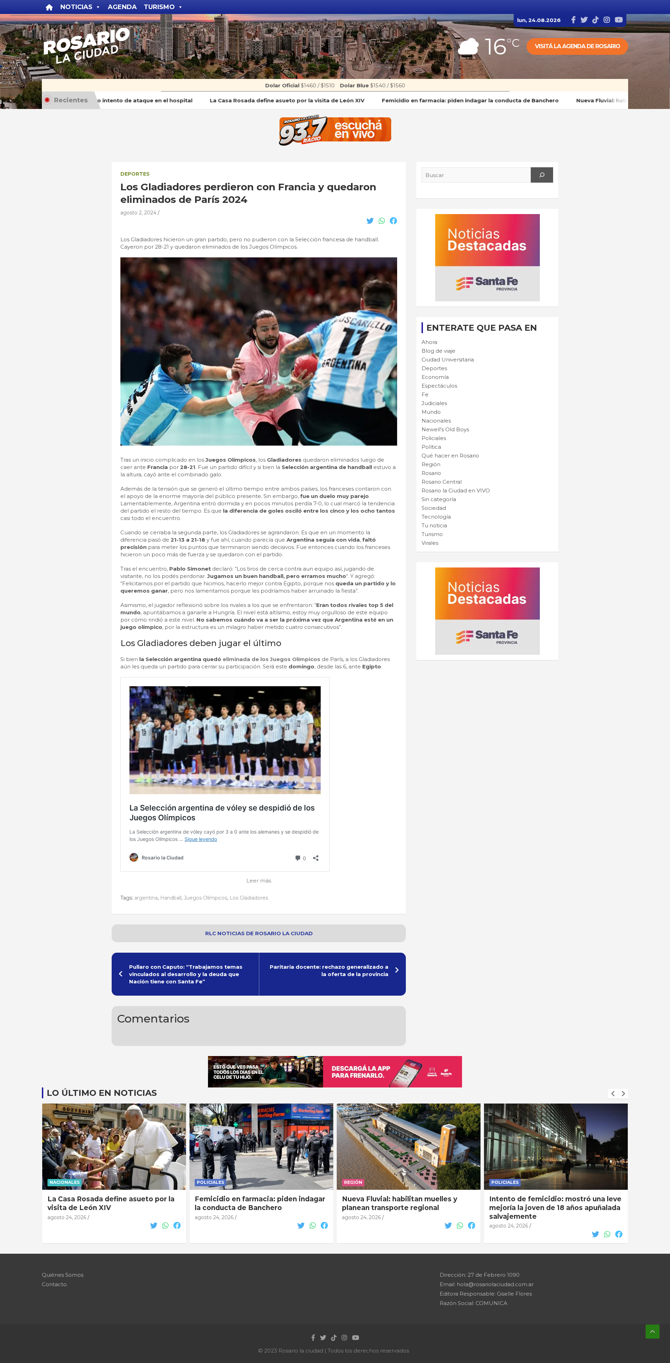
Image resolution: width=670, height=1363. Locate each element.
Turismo (432, 534)
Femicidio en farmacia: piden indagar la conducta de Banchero (112, 1203)
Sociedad (434, 508)
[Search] (542, 175)
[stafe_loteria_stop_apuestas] (335, 1059)
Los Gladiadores (249, 898)
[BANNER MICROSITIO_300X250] (487, 217)
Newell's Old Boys (445, 429)
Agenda (122, 7)
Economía (435, 377)
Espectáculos (439, 385)
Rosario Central (442, 481)
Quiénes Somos (62, 1275)
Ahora (429, 342)
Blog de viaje (438, 350)
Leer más (258, 880)
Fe (425, 394)
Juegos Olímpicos (205, 898)
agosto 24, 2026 (66, 1217)
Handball (170, 898)
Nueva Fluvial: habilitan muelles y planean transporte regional (252, 1203)
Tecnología (436, 516)
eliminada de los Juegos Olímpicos (271, 659)
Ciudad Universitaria (448, 359)
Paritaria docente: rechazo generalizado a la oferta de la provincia (329, 970)
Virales (430, 543)
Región (431, 464)
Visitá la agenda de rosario (577, 46)
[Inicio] (49, 7)
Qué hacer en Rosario (450, 455)
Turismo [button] (159, 7)
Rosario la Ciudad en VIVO (456, 490)
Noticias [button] (76, 7)
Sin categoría (439, 499)
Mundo (431, 412)
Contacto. (55, 1284)
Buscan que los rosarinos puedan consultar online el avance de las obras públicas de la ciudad (546, 1207)
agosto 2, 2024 (138, 213)
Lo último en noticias (102, 1093)
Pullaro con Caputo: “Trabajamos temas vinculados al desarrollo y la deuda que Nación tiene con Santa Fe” (186, 974)
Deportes (135, 174)
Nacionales (436, 420)
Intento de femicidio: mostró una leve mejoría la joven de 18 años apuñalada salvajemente (408, 1207)
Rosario (431, 473)
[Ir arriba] (653, 1332)
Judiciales (434, 403)
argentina (146, 898)
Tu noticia (434, 525)
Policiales (434, 438)
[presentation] (613, 1094)
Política (431, 447)
